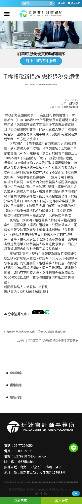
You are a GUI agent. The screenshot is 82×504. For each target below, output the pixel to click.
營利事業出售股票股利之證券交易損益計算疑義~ (36, 331)
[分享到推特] (36, 494)
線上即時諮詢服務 (41, 61)
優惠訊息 (14, 385)
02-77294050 (23, 445)
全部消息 (14, 373)
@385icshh (26, 461)
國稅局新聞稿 (71, 107)
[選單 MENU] (7, 14)
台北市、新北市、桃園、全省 (41, 467)
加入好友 (61, 500)
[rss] (45, 494)
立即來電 (20, 500)
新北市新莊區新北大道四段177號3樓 (39, 472)
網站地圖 (75, 3)
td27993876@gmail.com (31, 456)
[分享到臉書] (41, 494)
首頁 (26, 84)
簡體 (63, 3)
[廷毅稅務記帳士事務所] (41, 14)
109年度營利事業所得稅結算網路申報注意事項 (46, 340)
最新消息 (32, 84)
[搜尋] (51, 3)
